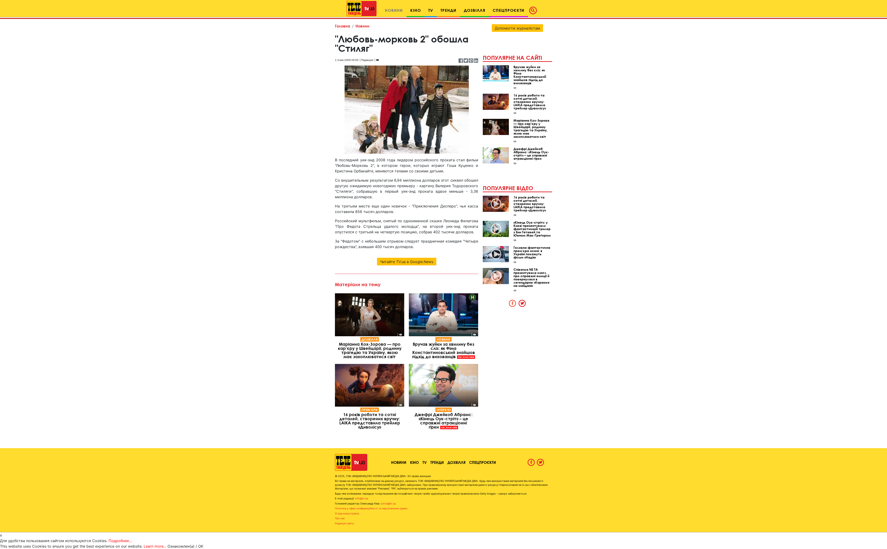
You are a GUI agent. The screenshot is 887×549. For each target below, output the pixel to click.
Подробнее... (120, 540)
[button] (534, 10)
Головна (342, 26)
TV (424, 462)
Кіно (414, 462)
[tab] (512, 303)
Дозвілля (369, 339)
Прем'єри (369, 410)
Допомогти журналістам (517, 28)
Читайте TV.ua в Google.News (406, 261)
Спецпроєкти (482, 462)
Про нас (340, 518)
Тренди (437, 462)
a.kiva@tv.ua (388, 503)
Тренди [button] (448, 10)
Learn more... (155, 546)
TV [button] (430, 10)
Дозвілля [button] (474, 10)
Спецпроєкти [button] (508, 10)
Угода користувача (347, 513)
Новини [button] (394, 10)
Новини (362, 26)
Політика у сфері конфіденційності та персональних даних (371, 508)
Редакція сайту (344, 523)
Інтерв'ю (444, 410)
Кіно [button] (415, 10)
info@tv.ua (361, 498)
